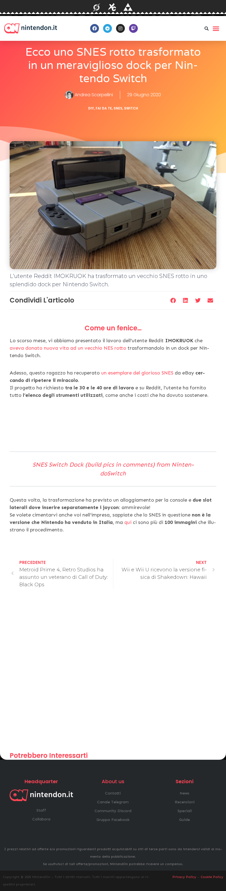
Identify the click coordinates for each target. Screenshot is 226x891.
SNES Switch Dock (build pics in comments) (94, 464)
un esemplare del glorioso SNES (137, 373)
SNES (118, 108)
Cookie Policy (212, 877)
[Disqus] (113, 673)
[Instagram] (120, 28)
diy (91, 108)
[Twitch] (133, 28)
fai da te (104, 108)
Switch (131, 108)
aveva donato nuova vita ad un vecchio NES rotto (68, 348)
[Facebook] (94, 28)
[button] (206, 28)
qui (127, 522)
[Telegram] (107, 28)
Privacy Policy (184, 877)
